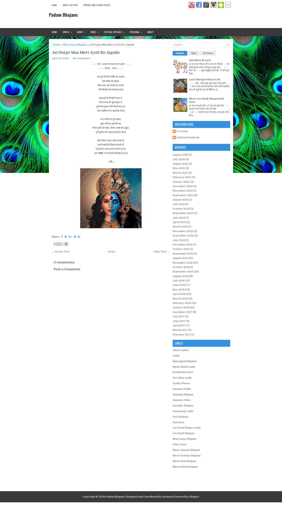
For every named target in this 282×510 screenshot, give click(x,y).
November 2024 (183, 190)
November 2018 (183, 262)
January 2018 (181, 307)
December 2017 (182, 312)
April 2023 (179, 222)
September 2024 (183, 195)
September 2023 (183, 213)
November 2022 (183, 231)
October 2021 (181, 249)
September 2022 (183, 235)
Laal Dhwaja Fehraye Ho (204, 79)
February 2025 (182, 177)
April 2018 (179, 294)
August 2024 (180, 199)
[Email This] (55, 244)
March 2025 (180, 172)
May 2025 (179, 168)
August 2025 (180, 163)
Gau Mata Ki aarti (200, 60)
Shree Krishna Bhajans (187, 455)
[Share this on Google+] (70, 236)
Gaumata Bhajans (183, 394)
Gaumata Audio (182, 388)
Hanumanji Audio (183, 411)
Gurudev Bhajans (183, 405)
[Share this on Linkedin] (79, 236)
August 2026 (180, 154)
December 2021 (182, 244)
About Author (70, 5)
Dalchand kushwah (187, 137)
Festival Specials (114, 32)
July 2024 (179, 204)
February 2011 (181, 334)
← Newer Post (61, 251)
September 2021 (183, 253)
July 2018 (179, 280)
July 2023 (179, 217)
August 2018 (180, 276)
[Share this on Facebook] (61, 236)
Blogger (194, 496)
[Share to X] (63, 244)
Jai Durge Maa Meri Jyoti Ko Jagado (86, 53)
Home (54, 5)
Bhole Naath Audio (184, 366)
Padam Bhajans (63, 14)
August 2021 (180, 258)
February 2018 (182, 303)
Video (94, 32)
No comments (81, 58)
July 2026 (179, 159)
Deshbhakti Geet (183, 372)
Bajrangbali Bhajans (185, 361)
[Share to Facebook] (66, 244)
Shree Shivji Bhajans (185, 466)
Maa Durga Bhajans (75, 44)
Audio (81, 32)
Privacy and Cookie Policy (96, 5)
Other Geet (179, 444)
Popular (180, 53)
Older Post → (161, 251)
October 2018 (181, 267)
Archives (208, 53)
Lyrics (67, 32)
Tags (193, 53)
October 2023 (181, 208)
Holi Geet (178, 422)
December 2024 (182, 186)
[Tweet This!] (65, 236)
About (150, 32)
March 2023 (180, 226)
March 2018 (180, 298)
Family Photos (181, 383)
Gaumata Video (182, 400)
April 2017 (179, 325)
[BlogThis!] (59, 244)
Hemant (167, 496)
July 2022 (179, 240)
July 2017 (179, 316)
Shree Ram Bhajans (184, 461)
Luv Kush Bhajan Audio (187, 427)
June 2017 (179, 321)
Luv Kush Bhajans (183, 433)
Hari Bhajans (180, 416)
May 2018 (179, 289)
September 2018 (183, 271)
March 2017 (180, 329)
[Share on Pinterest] (75, 236)
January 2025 (181, 181)
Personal (136, 32)
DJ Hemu (182, 131)
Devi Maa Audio (182, 377)
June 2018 (179, 285)
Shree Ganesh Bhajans (186, 450)
